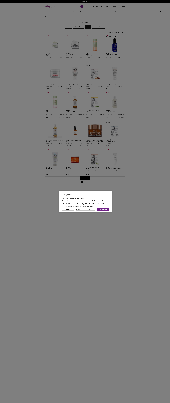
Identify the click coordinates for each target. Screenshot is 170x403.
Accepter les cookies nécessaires (85, 209)
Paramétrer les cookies (68, 209)
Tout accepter (103, 209)
